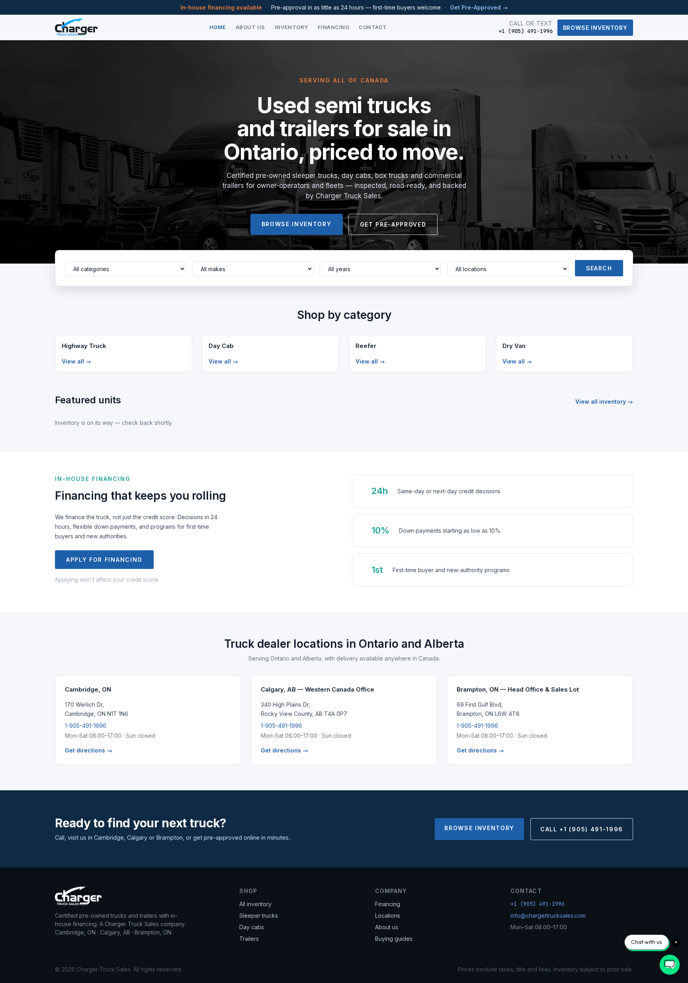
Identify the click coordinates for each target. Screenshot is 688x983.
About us (386, 927)
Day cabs (251, 927)
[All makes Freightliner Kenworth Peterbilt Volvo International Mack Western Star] (252, 269)
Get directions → (88, 750)
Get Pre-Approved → (479, 7)
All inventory (255, 904)
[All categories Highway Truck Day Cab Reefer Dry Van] (125, 269)
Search (599, 268)
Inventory (291, 27)
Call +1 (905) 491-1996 (581, 829)
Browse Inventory (595, 27)
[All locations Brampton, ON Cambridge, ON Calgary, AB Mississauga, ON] (507, 269)
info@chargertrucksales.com (548, 915)
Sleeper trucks (258, 915)
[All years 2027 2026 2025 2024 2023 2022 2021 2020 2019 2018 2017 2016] (380, 269)
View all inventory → (604, 401)
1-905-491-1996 (85, 725)
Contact (373, 27)
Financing (334, 27)
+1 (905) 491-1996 (537, 903)
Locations (387, 915)
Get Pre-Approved (393, 224)
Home (217, 27)
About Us (250, 27)
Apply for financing (104, 559)
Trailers (249, 938)
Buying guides (393, 938)
